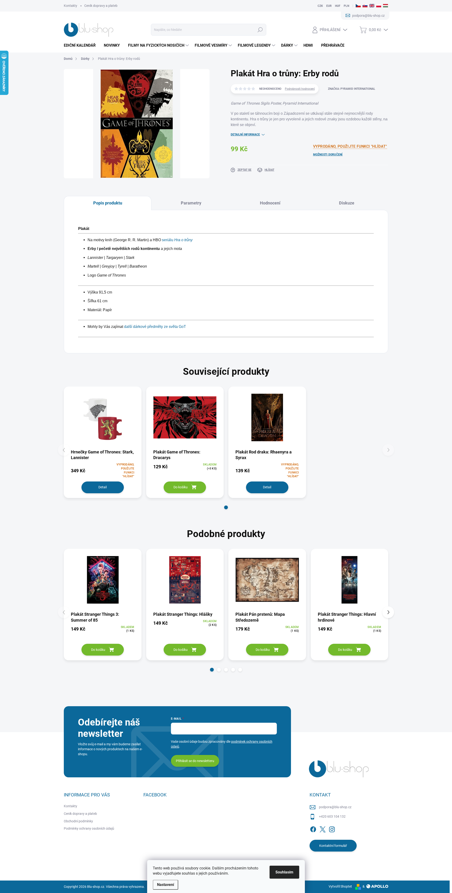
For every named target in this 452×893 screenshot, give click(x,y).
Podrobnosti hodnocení (300, 88)
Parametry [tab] (191, 202)
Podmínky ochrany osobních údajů (89, 828)
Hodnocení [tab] (270, 202)
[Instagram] (331, 828)
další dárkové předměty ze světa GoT (155, 327)
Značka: (351, 88)
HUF (337, 6)
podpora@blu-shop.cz (335, 807)
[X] (322, 828)
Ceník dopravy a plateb (100, 6)
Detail (102, 487)
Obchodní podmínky (78, 821)
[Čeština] (358, 6)
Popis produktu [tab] (107, 202)
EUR (329, 6)
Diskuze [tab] (346, 202)
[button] (226, 507)
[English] (372, 6)
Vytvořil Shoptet (340, 886)
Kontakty (70, 6)
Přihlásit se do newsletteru (195, 761)
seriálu (177, 240)
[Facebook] (313, 828)
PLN (346, 6)
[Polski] (378, 6)
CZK (320, 6)
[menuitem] (81, 45)
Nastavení (165, 884)
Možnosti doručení (328, 154)
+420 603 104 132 (332, 816)
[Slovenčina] (365, 6)
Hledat (260, 30)
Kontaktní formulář (333, 846)
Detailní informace (245, 134)
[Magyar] (385, 6)
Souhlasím (284, 872)
